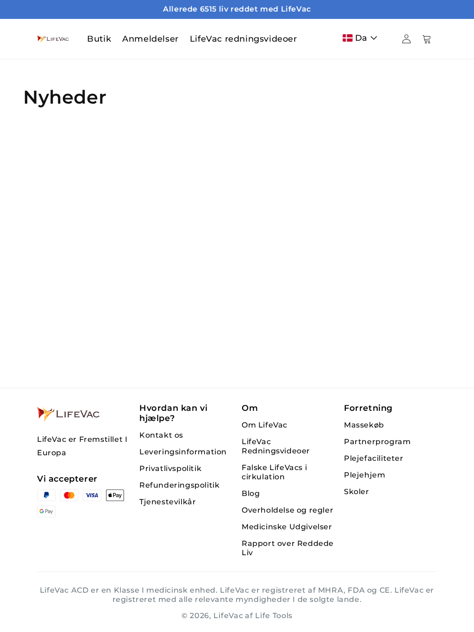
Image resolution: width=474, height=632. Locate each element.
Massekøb (364, 425)
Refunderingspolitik (179, 485)
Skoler (356, 491)
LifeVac (228, 615)
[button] (362, 38)
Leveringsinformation (183, 451)
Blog (251, 493)
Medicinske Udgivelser (287, 526)
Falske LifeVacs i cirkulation (274, 472)
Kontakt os (161, 435)
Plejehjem (364, 475)
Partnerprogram (377, 441)
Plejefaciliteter (374, 458)
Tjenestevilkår (167, 501)
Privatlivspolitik (170, 468)
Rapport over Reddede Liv (288, 548)
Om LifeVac (264, 425)
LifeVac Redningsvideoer (276, 446)
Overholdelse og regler (287, 510)
